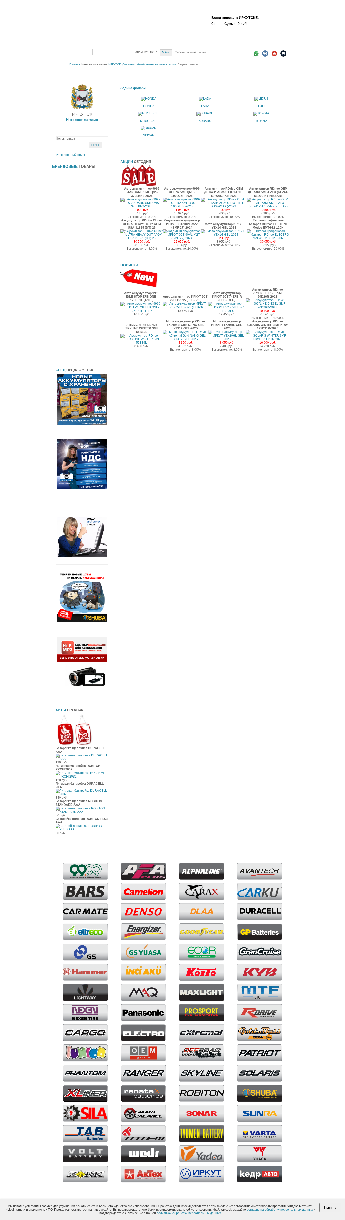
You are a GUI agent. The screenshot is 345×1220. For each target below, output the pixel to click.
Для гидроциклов (68, 239)
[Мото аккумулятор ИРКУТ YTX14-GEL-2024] (224, 234)
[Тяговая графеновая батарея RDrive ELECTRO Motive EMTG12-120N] (268, 238)
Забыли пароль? (186, 52)
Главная (63, 42)
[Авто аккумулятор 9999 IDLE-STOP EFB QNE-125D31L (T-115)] (141, 311)
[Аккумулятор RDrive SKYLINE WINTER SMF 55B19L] (141, 342)
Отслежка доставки (219, 42)
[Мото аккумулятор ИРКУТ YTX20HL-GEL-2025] (226, 339)
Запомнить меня (145, 52)
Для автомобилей (133, 64)
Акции (163, 42)
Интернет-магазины (92, 42)
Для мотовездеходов (71, 271)
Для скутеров (65, 302)
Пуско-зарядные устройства (76, 343)
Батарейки (63, 175)
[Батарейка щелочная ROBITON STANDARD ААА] (82, 812)
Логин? (201, 52)
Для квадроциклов (69, 263)
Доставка (194, 42)
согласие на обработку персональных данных (280, 1209)
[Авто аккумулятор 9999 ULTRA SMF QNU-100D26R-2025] (182, 206)
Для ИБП (62, 247)
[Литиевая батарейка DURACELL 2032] (82, 794)
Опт (136, 42)
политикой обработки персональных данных (189, 1213)
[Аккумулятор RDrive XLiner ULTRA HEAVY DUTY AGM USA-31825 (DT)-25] (141, 238)
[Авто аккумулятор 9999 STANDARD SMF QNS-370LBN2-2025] (141, 206)
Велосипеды (65, 191)
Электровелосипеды (71, 215)
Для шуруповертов (69, 326)
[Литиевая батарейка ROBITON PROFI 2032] (82, 776)
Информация (264, 42)
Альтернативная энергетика (76, 183)
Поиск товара (65, 138)
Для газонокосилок (69, 231)
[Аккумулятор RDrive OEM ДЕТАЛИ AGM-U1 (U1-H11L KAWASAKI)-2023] (224, 206)
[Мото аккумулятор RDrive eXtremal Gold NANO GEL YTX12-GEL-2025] (185, 339)
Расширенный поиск (70, 155)
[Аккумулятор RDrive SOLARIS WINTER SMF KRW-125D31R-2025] (267, 339)
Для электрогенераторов (74, 319)
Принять (330, 1207)
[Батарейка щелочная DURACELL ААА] (82, 759)
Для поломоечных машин (74, 287)
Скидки (149, 42)
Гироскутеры (65, 199)
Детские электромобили (73, 207)
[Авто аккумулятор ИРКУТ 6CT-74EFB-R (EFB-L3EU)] (226, 311)
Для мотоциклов (67, 279)
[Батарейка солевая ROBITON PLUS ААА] (82, 829)
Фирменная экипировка (72, 350)
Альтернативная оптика (161, 64)
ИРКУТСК (114, 64)
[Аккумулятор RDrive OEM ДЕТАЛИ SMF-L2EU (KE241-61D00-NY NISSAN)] (268, 206)
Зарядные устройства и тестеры (80, 335)
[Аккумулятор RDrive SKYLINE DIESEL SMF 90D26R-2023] (267, 307)
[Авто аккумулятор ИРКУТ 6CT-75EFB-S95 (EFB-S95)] (185, 307)
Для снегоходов (67, 311)
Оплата (178, 42)
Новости (244, 42)
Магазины (122, 42)
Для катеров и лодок (70, 255)
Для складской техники (73, 295)
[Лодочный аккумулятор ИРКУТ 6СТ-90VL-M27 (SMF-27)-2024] (182, 238)
